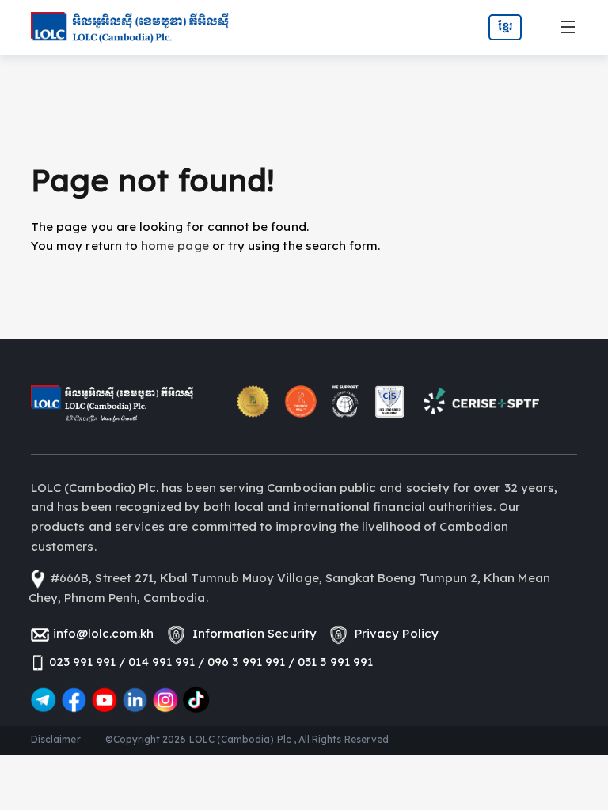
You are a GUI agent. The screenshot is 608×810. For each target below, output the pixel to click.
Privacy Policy (393, 633)
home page (175, 245)
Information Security (251, 633)
